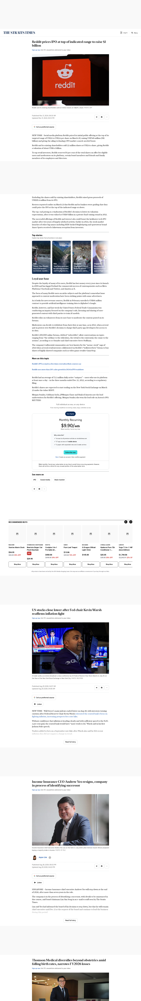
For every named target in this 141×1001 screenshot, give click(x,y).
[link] (19, 33)
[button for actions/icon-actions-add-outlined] (50, 857)
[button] (123, 33)
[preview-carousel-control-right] (105, 257)
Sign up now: (36, 50)
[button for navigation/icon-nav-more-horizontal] (107, 117)
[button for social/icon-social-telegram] (96, 117)
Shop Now (17, 564)
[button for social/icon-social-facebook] (102, 117)
